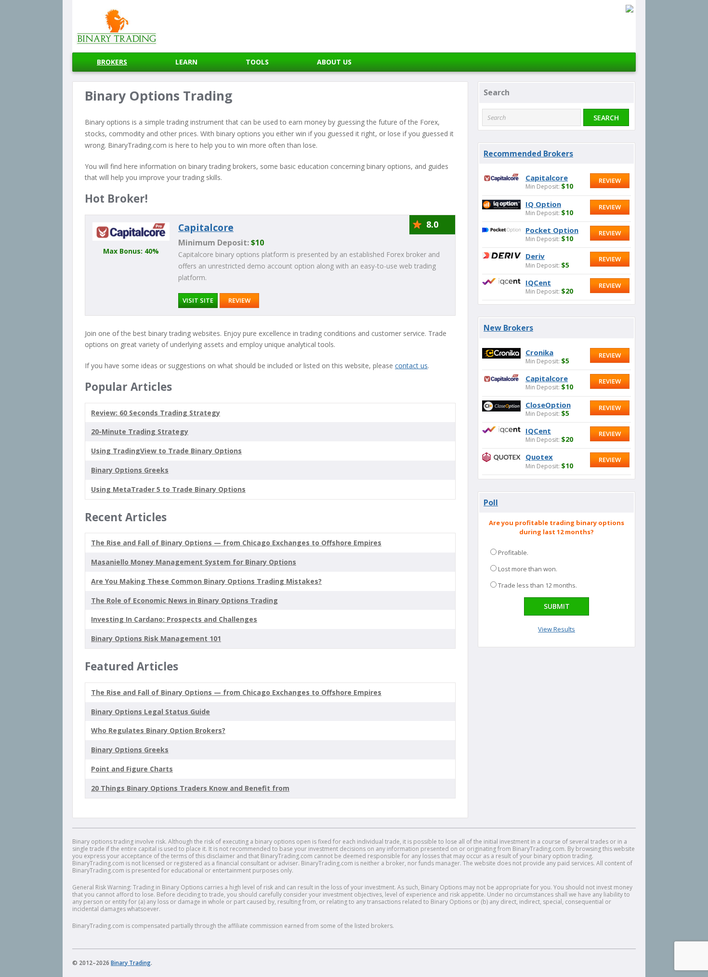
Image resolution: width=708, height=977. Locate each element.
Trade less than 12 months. (537, 585)
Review (239, 300)
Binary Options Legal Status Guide (150, 711)
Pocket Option (551, 230)
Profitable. (513, 552)
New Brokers (508, 327)
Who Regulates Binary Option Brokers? (158, 730)
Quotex (539, 457)
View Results (556, 629)
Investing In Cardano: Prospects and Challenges (174, 619)
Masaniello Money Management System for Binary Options (193, 561)
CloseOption (548, 405)
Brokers (112, 61)
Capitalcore (206, 227)
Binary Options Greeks (130, 749)
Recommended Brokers (528, 153)
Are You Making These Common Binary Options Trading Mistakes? (206, 581)
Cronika (539, 352)
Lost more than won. (527, 569)
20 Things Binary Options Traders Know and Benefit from (190, 788)
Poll (491, 502)
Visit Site (198, 300)
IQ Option (543, 204)
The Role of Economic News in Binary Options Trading (184, 600)
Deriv (535, 256)
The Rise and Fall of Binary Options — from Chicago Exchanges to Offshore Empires (236, 542)
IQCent (538, 282)
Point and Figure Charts (132, 768)
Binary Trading (131, 963)
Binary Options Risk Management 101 (156, 638)
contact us (411, 365)
